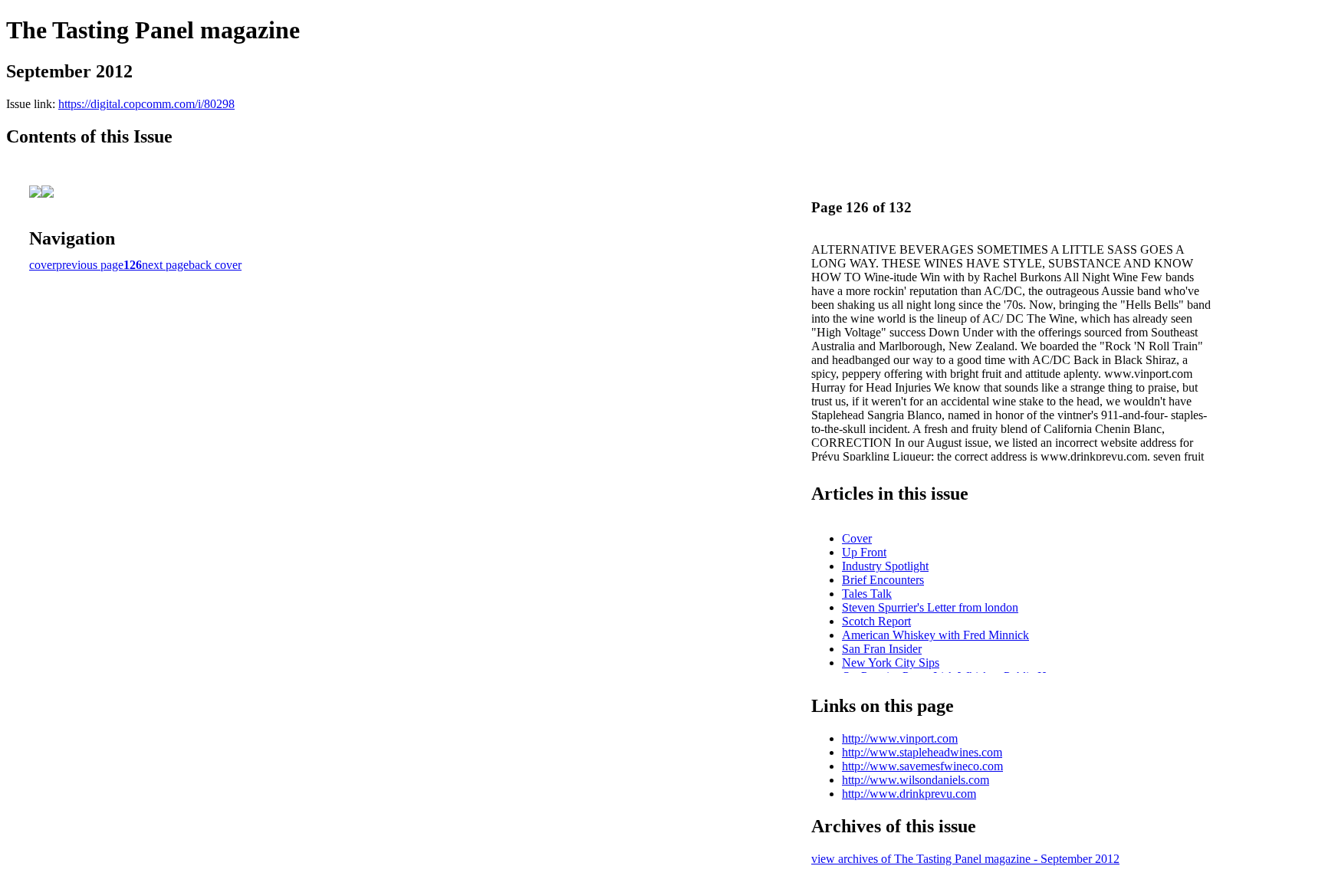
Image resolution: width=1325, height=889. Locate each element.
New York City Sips (890, 662)
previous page (89, 264)
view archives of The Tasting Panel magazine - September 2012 (965, 858)
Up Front (864, 552)
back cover (215, 264)
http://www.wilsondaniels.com (915, 779)
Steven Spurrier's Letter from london (930, 607)
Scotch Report (876, 621)
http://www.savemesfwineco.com (922, 766)
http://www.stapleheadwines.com (922, 752)
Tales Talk (867, 593)
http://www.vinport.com (900, 738)
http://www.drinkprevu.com (909, 793)
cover (42, 264)
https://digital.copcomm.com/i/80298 (146, 103)
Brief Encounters (883, 579)
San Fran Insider (882, 648)
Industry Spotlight (885, 565)
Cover (857, 538)
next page (165, 264)
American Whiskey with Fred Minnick (935, 634)
